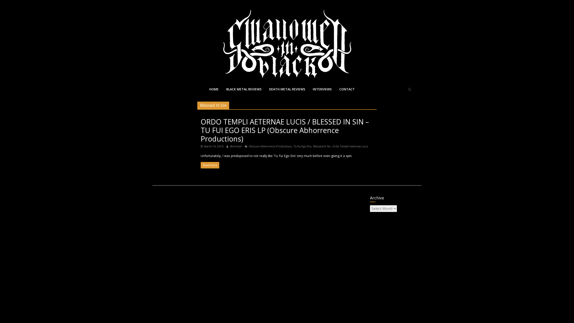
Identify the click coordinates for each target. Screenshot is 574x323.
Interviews (322, 89)
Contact (347, 89)
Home (214, 89)
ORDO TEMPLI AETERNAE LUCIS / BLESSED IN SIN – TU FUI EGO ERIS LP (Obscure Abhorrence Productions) (285, 130)
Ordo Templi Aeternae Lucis (350, 146)
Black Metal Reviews (243, 89)
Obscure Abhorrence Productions (270, 146)
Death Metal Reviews (287, 89)
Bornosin (236, 146)
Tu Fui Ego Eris (302, 146)
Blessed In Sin (321, 146)
